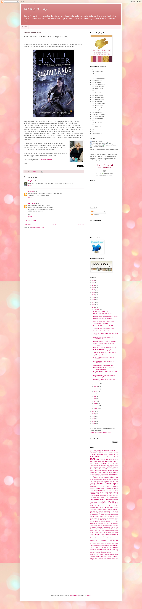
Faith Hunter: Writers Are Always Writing (104, 347)
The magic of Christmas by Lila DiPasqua (105, 326)
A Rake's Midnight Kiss (109, 452)
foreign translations (106, 543)
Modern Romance (109, 505)
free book (115, 543)
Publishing (107, 511)
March (95, 403)
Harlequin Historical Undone (97, 476)
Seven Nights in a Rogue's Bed (99, 518)
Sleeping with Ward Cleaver (100, 520)
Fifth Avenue (108, 468)
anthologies (93, 540)
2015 (93, 299)
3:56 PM (30, 198)
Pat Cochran (32, 203)
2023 (93, 280)
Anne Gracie (106, 456)
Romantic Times (94, 514)
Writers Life (110, 536)
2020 (93, 287)
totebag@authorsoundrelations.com (100, 432)
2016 (93, 297)
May (95, 398)
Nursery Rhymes (107, 509)
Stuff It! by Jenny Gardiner (100, 323)
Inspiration (109, 495)
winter (109, 556)
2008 (93, 419)
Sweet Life (112, 521)
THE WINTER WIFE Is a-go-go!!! (102, 350)
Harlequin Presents (104, 483)
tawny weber (114, 554)
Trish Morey (115, 532)
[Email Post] (42, 171)
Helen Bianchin (114, 488)
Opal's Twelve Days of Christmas (102, 318)
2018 (93, 292)
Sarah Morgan (94, 516)
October (96, 386)
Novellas (99, 509)
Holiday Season (108, 492)
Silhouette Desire (113, 518)
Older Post (80, 224)
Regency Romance (103, 513)
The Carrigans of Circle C (102, 523)
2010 (93, 414)
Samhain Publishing (105, 514)
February (96, 406)
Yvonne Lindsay (99, 537)
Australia (115, 459)
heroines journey (106, 547)
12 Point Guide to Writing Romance (103, 450)
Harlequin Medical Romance (101, 477)
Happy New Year (95, 472)
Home (24, 27)
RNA (113, 511)
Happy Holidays (113, 470)
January (96, 408)
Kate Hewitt (97, 502)
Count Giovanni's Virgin (103, 465)
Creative (112, 465)
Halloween (104, 470)
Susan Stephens (95, 522)
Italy (114, 495)
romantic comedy (106, 553)
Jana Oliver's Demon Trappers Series (103, 321)
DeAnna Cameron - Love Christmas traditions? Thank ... (103, 368)
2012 (93, 307)
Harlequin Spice (105, 486)
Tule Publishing (95, 534)
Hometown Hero (105, 493)
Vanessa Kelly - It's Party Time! (102, 314)
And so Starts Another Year (100, 311)
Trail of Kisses (107, 532)
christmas (114, 540)
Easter (96, 468)
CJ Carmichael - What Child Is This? (103, 365)
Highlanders (101, 490)
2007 (93, 421)
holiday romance (101, 549)
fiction (98, 543)
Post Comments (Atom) (37, 227)
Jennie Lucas (96, 497)
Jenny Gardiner (97, 499)
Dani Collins (110, 467)
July (95, 393)
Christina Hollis (105, 463)
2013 (93, 304)
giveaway (99, 545)
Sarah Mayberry (114, 514)
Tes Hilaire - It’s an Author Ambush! (103, 331)
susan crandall (94, 554)
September (97, 389)
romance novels (113, 551)
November (97, 384)
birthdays (103, 540)
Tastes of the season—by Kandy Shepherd (105, 352)
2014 (93, 302)
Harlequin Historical (111, 474)
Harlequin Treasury (104, 488)
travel (97, 556)
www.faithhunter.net (45, 160)
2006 (93, 423)
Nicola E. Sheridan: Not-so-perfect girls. (104, 341)
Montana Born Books (102, 507)
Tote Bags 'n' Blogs (36, 8)
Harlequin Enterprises (99, 474)
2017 (93, 295)
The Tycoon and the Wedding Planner (108, 530)
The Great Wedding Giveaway (104, 525)
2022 (93, 282)
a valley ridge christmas (111, 537)
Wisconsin (92, 536)
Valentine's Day (109, 534)
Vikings (116, 534)
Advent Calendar (108, 454)
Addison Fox (98, 454)
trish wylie (104, 556)
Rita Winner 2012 (113, 512)
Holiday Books (99, 492)
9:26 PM (30, 185)
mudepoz (31, 191)
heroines (98, 547)
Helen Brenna (94, 490)
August (96, 391)
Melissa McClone (100, 504)
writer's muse (98, 558)
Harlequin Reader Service (105, 485)
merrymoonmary (74, 595)
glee (103, 545)
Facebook (101, 468)
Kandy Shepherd (110, 499)
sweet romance (104, 554)
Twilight (102, 534)
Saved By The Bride (106, 516)
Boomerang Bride (110, 461)
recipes (105, 551)
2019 (93, 290)
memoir (114, 549)
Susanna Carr (105, 522)
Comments (96, 214)
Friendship (98, 470)
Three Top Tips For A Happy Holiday (103, 328)
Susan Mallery (114, 520)
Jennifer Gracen (114, 497)
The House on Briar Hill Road (110, 527)
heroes (92, 547)
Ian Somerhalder (101, 495)
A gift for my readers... (99, 355)
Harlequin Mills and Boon (101, 479)
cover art (113, 542)
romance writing (95, 553)
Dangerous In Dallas (99, 467)
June (95, 396)
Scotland (115, 516)
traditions (92, 556)
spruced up (115, 552)
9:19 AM (30, 217)
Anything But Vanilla (106, 459)
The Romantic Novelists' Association (99, 529)
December (97, 309)
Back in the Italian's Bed (97, 461)
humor (109, 549)
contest (108, 542)
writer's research (106, 558)
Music (111, 507)
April (95, 401)
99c (102, 452)
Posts (94, 211)
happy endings (108, 545)
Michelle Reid (109, 504)
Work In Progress (101, 536)
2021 (93, 285)
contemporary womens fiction (97, 542)
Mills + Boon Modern (100, 505)
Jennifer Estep (105, 497)
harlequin (115, 545)
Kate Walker (108, 502)
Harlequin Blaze (107, 472)
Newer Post (27, 224)
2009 (93, 416)
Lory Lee (31, 181)
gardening (93, 545)
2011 (93, 411)
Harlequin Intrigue (109, 476)
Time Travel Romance (96, 532)
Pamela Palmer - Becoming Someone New (105, 316)
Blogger (88, 595)
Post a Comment (31, 220)
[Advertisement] (34, 580)
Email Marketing (102, 175)
